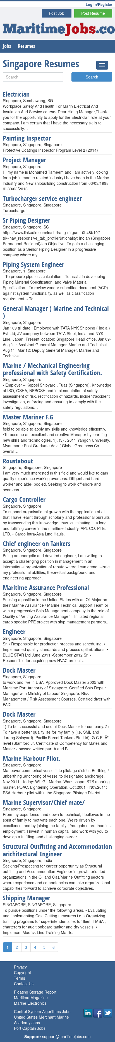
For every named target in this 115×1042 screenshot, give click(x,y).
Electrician (16, 94)
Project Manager (24, 159)
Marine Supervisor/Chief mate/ (44, 802)
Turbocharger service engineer (42, 198)
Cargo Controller (24, 499)
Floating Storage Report (35, 992)
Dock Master (19, 670)
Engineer (14, 631)
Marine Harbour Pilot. (31, 758)
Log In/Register (99, 4)
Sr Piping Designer (26, 220)
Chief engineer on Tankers (36, 543)
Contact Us (23, 983)
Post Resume (93, 13)
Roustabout (18, 460)
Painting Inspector (27, 138)
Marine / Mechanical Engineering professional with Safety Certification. (52, 369)
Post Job (56, 13)
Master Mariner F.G (28, 416)
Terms (19, 978)
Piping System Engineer (33, 264)
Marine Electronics (30, 1003)
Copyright (22, 972)
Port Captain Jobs (29, 1028)
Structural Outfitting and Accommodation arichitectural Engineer (57, 850)
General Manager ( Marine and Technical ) (56, 312)
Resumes (26, 46)
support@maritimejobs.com (66, 1036)
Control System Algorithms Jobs (42, 1011)
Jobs (7, 46)
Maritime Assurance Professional (46, 587)
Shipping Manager (26, 897)
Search (92, 77)
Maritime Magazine (31, 997)
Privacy (20, 967)
